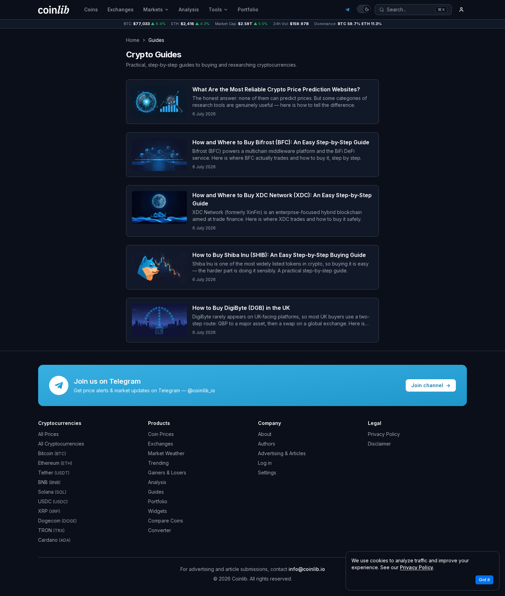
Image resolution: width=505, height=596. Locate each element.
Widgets (157, 511)
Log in (265, 463)
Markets (153, 9)
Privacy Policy (384, 434)
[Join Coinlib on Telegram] (347, 9)
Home (132, 40)
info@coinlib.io (307, 569)
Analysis (189, 9)
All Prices (48, 434)
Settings (267, 472)
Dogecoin (57, 521)
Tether (53, 472)
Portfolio (248, 9)
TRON (51, 530)
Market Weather (166, 453)
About (264, 434)
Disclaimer (379, 444)
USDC (53, 501)
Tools (215, 9)
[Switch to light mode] (364, 9)
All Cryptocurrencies (61, 444)
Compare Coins (165, 521)
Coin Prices (161, 434)
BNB (49, 482)
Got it (484, 579)
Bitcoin (52, 453)
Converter (159, 530)
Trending (158, 463)
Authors (266, 444)
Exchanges (121, 9)
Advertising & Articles (282, 453)
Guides (156, 492)
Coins (91, 9)
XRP (49, 511)
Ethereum (55, 463)
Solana (52, 492)
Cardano (54, 540)
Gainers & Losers (167, 472)
